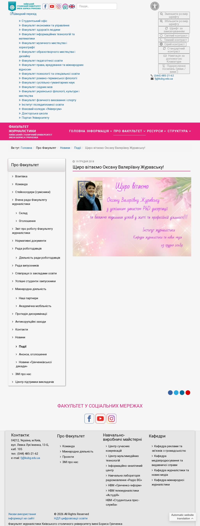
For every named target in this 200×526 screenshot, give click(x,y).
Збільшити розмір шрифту (176, 22)
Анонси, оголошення (32, 354)
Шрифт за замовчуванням (174, 30)
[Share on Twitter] (176, 392)
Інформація (98, 131)
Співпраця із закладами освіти (35, 273)
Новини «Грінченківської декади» (34, 364)
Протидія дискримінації (30, 314)
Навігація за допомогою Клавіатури (175, 58)
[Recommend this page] (188, 392)
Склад (23, 213)
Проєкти (68, 457)
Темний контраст (175, 40)
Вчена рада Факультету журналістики (29, 202)
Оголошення (27, 221)
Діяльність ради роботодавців (39, 257)
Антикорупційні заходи (30, 321)
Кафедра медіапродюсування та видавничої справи (167, 460)
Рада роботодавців (28, 248)
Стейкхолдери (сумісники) (32, 192)
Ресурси (155, 131)
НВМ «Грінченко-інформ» (125, 485)
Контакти (21, 329)
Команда (21, 184)
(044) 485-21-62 (164, 75)
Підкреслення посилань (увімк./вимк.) (174, 69)
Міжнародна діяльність (30, 289)
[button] (170, 6)
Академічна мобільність (34, 306)
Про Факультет (128, 131)
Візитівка (20, 176)
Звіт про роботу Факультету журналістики (32, 231)
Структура (178, 131)
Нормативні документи (30, 240)
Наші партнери (28, 298)
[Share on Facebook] (170, 392)
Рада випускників (26, 265)
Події (77, 148)
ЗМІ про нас (22, 374)
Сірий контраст (174, 44)
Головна (77, 131)
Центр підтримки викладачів (34, 382)
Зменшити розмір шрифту (176, 15)
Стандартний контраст (176, 50)
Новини (65, 148)
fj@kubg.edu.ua (164, 78)
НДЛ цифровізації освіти (71, 518)
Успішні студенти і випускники (35, 281)
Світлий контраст (176, 35)
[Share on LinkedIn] (182, 392)
